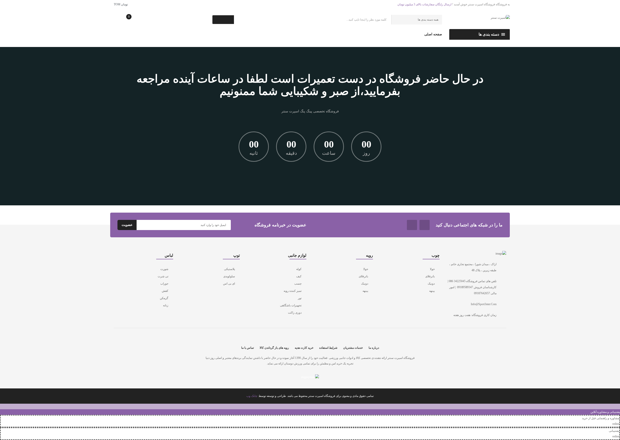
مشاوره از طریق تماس (170, 35)
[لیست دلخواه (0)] (148, 21)
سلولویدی (229, 276)
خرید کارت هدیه (304, 347)
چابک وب (251, 396)
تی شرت (163, 276)
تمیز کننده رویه (293, 291)
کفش (165, 291)
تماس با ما (247, 347)
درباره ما (374, 347)
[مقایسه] (163, 21)
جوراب (164, 283)
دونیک (431, 283)
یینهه (432, 291)
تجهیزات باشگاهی (291, 305)
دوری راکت (295, 312)
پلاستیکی (229, 269)
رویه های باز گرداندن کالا (274, 347)
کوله (299, 269)
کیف (299, 276)
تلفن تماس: (126, 35)
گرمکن (164, 298)
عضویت (201, 34)
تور (300, 298)
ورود (211, 34)
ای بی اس (229, 283)
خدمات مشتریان (353, 347)
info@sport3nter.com (483, 304)
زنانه (165, 305)
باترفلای (430, 276)
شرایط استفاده (328, 347)
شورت (164, 269)
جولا (432, 269)
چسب (298, 283)
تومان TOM (120, 4)
